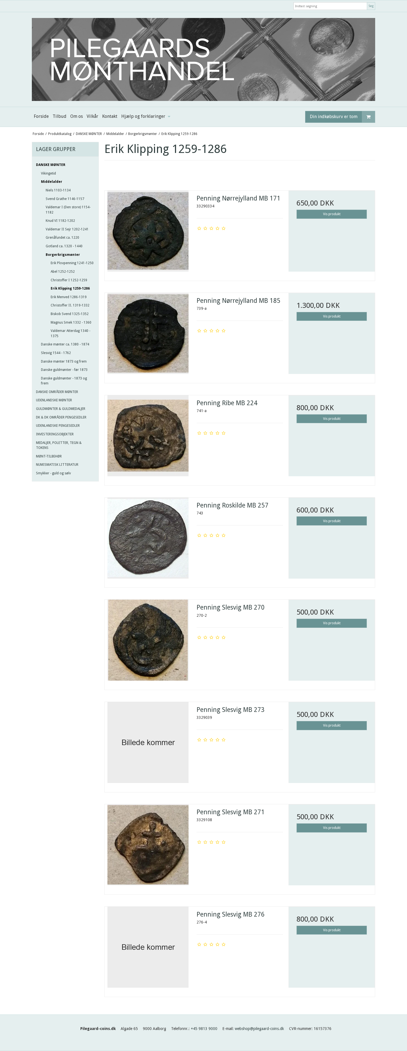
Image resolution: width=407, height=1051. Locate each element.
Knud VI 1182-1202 (60, 221)
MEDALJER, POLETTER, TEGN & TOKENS (59, 445)
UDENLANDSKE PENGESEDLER (58, 426)
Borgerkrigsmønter (63, 255)
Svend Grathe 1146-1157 (65, 199)
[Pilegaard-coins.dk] (203, 59)
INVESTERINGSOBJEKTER (55, 434)
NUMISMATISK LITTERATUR (57, 465)
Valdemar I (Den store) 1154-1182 (68, 209)
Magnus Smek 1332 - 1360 (71, 322)
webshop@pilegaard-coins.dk (259, 1028)
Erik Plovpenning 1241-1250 (72, 263)
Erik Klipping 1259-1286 (70, 288)
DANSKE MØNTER (50, 165)
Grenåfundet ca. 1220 (62, 238)
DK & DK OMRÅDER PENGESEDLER (61, 417)
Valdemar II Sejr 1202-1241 (67, 229)
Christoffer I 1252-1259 (69, 280)
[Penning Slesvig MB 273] (148, 745)
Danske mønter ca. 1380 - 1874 (65, 344)
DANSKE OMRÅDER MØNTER (57, 392)
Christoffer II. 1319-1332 (70, 305)
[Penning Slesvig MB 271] (148, 847)
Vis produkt (332, 214)
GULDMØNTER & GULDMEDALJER (60, 409)
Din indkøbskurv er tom (333, 116)
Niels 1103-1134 (58, 190)
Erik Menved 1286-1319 (69, 297)
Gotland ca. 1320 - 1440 (64, 246)
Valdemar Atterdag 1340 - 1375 (70, 333)
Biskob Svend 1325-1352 (70, 314)
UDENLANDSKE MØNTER (54, 400)
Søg (371, 6)
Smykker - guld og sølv (53, 473)
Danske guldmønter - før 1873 (64, 370)
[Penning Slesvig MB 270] (148, 643)
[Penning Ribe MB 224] (148, 438)
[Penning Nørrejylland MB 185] (148, 336)
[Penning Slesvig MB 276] (148, 950)
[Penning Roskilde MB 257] (148, 541)
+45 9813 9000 (204, 1028)
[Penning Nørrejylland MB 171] (148, 234)
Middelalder (51, 182)
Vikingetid (48, 173)
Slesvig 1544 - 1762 (56, 353)
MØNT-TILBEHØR (49, 456)
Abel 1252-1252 (63, 272)
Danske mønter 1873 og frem (64, 361)
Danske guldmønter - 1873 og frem (64, 380)
